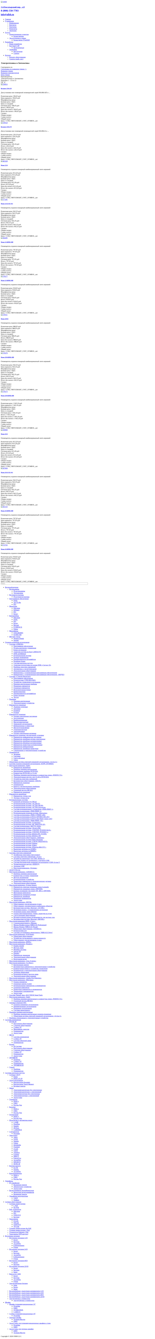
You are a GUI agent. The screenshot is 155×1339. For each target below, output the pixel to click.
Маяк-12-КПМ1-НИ (7, 242)
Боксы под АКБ (15, 1274)
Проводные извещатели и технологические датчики (32, 881)
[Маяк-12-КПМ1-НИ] (4, 238)
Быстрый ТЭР (14, 46)
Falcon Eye (17, 1158)
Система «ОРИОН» (16, 644)
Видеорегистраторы (16, 595)
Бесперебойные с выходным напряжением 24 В (26, 1293)
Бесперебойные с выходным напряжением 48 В (26, 1295)
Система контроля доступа (23, 663)
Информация (14, 23)
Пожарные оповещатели (22, 898)
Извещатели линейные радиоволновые (27, 741)
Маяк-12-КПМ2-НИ (7, 280)
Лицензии (13, 31)
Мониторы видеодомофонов (23, 1192)
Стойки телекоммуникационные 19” (22, 1314)
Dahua (15, 629)
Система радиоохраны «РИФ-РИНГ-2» (27, 811)
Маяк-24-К (4, 434)
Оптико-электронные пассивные (25, 716)
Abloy (15, 1137)
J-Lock (15, 1149)
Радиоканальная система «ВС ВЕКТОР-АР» (29, 824)
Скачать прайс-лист (16, 59)
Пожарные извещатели (21, 686)
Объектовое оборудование (22, 936)
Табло (15, 760)
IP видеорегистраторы (21, 597)
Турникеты (13, 1099)
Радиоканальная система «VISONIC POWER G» (30, 832)
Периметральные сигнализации (24, 1006)
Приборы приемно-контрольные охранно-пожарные (32, 1014)
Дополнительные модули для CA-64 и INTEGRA (31, 777)
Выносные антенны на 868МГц (24, 851)
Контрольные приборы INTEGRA (25, 771)
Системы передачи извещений (20, 853)
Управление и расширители (23, 991)
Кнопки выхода (15, 1166)
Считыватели (14, 1132)
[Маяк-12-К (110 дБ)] (4, 199)
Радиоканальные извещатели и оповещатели (29, 986)
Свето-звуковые (19, 758)
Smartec (16, 1126)
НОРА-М (16, 1164)
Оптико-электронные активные (24, 733)
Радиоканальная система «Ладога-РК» (27, 828)
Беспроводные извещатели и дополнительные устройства (34, 967)
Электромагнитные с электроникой (26, 1096)
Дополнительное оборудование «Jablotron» (28, 838)
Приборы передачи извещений (24, 667)
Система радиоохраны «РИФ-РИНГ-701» (28, 821)
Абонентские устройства (22, 1187)
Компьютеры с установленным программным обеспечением (35, 673)
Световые (17, 756)
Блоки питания (18, 695)
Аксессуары (17, 900)
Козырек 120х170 (6, 127)
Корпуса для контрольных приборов (26, 786)
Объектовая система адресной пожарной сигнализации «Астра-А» (33, 762)
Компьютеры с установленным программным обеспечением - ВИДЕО (38, 674)
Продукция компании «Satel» (19, 765)
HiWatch (16, 610)
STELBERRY (18, 633)
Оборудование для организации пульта (27, 904)
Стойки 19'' (17, 1027)
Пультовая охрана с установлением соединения (30, 910)
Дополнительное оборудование (24, 671)
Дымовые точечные (20, 707)
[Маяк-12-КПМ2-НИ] (4, 276)
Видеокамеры (14, 589)
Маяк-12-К (4, 165)
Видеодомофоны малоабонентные (21, 1190)
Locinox (16, 1154)
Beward (16, 625)
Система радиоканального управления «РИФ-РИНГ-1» (33, 809)
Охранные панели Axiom (22, 984)
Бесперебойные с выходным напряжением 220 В (26, 1297)
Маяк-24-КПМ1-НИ (7, 511)
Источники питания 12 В (18, 1238)
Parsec (15, 1077)
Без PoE (16, 1207)
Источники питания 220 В (18, 1266)
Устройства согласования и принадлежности (29, 938)
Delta (15, 1285)
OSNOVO (17, 1215)
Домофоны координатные (18, 1196)
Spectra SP (17, 951)
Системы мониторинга (21, 1010)
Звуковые (16, 754)
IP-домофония (14, 1183)
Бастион (16, 1217)
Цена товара (5, 75)
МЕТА (11, 1035)
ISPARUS (16, 1162)
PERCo (16, 1101)
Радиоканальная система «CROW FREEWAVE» (30, 841)
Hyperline (16, 1306)
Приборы (12, 699)
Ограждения (13, 1114)
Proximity (16, 1133)
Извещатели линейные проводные (25, 748)
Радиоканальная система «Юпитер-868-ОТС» (29, 847)
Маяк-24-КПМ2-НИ (7, 549)
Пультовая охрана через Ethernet (24, 912)
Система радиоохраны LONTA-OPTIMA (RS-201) (31, 817)
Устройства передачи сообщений (25, 779)
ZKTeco (16, 1128)
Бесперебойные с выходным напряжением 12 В (26, 1291)
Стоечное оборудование (22, 1025)
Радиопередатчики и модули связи (25, 974)
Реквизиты (13, 29)
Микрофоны (13, 631)
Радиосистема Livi (20, 931)
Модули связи (18, 948)
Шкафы (8, 1302)
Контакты (12, 25)
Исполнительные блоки (22, 690)
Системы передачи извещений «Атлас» (27, 857)
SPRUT (16, 1156)
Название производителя (10, 73)
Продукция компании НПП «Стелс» (22, 921)
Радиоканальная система (22, 655)
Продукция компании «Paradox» (21, 944)
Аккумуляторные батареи (18, 1283)
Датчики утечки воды (21, 798)
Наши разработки (15, 44)
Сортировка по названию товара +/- (14, 69)
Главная (8, 19)
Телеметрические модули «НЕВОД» (26, 864)
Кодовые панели (19, 1086)
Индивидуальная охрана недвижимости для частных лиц (34, 917)
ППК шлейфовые (19, 654)
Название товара (7, 71)
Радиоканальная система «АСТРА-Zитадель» (29, 807)
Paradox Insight (18, 946)
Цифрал (16, 1200)
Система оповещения (21, 1037)
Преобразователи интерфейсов (24, 659)
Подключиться (18, 48)
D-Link (15, 1221)
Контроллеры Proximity (21, 1082)
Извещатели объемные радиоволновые (27, 743)
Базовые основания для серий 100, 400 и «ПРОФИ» (32, 891)
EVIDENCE (17, 627)
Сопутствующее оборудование (24, 915)
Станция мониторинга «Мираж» (25, 923)
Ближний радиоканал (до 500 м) (25, 802)
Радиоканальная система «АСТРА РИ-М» (28, 805)
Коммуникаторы (19, 692)
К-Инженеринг (18, 1245)
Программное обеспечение (19, 599)
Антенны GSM (18, 866)
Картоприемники (15, 1173)
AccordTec (17, 1160)
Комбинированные (20, 720)
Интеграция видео (20, 959)
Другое (16, 697)
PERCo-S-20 (17, 1078)
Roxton (11, 1044)
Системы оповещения (13, 1020)
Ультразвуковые (19, 731)
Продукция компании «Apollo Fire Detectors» (25, 978)
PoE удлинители (15, 1209)
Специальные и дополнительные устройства (29, 750)
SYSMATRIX (18, 1310)
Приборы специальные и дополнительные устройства (28, 1018)
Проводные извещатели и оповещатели (27, 989)
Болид (15, 614)
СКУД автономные (16, 1080)
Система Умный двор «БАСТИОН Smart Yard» (26, 995)
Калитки (12, 1107)
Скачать (16, 53)
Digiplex (16, 953)
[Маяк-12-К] (4, 161)
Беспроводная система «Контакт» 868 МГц (28, 919)
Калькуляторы (18, 36)
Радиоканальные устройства (23, 879)
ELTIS (15, 1168)
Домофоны (9, 1181)
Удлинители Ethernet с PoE (18, 1232)
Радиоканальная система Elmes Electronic (28, 839)
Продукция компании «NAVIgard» (21, 934)
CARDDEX (17, 1130)
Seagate (16, 640)
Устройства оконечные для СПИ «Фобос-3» (29, 858)
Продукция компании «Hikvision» (21, 980)
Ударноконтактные (20, 729)
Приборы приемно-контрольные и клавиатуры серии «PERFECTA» (38, 775)
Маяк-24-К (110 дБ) (7, 472)
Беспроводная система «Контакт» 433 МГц (28, 908)
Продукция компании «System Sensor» (23, 885)
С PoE (15, 1206)
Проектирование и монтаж (19, 34)
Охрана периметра (20, 982)
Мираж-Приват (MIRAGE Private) (25, 927)
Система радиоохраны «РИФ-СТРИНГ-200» (29, 815)
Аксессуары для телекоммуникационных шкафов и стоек (30, 1323)
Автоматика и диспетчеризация (24, 669)
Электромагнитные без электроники (26, 1094)
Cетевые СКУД (14, 1075)
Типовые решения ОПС (18, 1003)
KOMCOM (17, 635)
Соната (11, 1067)
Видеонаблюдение (11, 587)
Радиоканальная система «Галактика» (27, 822)
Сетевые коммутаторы (17, 1204)
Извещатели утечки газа (22, 796)
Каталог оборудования (17, 57)
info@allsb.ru (7, 14)
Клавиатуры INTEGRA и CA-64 (25, 773)
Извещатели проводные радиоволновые (27, 745)
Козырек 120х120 (6, 88)
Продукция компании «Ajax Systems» (22, 961)
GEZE (15, 1139)
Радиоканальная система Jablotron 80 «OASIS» (30, 834)
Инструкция (17, 51)
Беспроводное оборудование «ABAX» (27, 781)
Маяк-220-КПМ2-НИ (7, 395)
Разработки (9, 42)
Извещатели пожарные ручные (24, 894)
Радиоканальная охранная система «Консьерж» (30, 813)
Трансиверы (13, 1219)
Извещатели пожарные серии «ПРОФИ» (28, 889)
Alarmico (16, 1152)
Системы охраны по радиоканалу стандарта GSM (31, 860)
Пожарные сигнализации (22, 1008)
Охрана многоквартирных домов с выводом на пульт (32, 913)
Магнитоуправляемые (21, 728)
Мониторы (13, 606)
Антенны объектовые (21, 972)
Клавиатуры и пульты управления (25, 876)
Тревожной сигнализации (22, 724)
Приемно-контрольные (21, 701)
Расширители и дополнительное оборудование (30, 970)
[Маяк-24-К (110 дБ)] (4, 468)
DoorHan (16, 1124)
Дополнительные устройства (23, 703)
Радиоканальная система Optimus (25, 843)
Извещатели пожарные (17, 705)
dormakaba (17, 1145)
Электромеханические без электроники (27, 1090)
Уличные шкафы (15, 1317)
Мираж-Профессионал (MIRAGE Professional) (29, 925)
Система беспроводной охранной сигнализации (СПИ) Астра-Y (36, 862)
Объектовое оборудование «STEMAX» (27, 929)
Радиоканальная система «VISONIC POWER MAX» (32, 830)
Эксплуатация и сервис (17, 38)
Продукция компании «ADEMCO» (22, 872)
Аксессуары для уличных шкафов (21, 1329)
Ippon (15, 1272)
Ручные (16, 712)
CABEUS (16, 1312)
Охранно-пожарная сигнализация (17, 642)
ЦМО (15, 1308)
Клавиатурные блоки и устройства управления (30, 968)
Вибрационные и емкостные (23, 726)
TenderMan (13, 49)
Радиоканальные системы (18, 800)
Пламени (16, 710)
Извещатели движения (21, 955)
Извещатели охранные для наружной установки (26, 735)
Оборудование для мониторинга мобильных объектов (32, 906)
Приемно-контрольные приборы (25, 684)
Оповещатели (14, 752)
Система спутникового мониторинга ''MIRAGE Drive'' (33, 932)
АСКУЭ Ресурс (14, 870)
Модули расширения (20, 877)
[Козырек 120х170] (4, 123)
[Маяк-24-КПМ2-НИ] (4, 545)
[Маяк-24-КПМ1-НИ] (4, 507)
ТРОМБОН (13, 1058)
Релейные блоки (19, 661)
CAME (15, 1122)
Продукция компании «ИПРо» (20, 942)
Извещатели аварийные (22, 767)
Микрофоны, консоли (21, 1029)
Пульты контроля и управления (24, 648)
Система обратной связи (22, 1041)
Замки (11, 1088)
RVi (14, 604)
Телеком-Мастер (19, 1319)
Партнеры (13, 27)
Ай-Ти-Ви (17, 602)
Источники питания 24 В (18, 1249)
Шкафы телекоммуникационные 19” (22, 1304)
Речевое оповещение (20, 657)
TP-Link (16, 1226)
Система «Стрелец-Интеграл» (20, 676)
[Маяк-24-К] (4, 430)
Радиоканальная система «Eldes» (25, 845)
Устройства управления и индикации (26, 682)
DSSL (15, 600)
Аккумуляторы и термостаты (19, 1298)
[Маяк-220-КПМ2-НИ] (4, 391)
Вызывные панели (20, 1185)
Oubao (15, 1143)
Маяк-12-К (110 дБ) (7, 203)
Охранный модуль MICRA (23, 790)
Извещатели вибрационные (23, 747)
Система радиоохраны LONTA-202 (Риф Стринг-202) (32, 819)
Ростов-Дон (17, 1105)
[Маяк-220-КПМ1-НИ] (4, 353)
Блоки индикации (19, 650)
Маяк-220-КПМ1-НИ (7, 357)
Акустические (18, 718)
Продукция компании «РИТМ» (20, 902)
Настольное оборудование (22, 1023)
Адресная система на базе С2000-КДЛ (27, 652)
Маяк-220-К (4, 319)
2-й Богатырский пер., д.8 (13, 7)
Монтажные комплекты (22, 893)
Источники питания (12, 1236)
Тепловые (17, 709)
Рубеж (15, 1247)
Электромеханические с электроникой (27, 1092)
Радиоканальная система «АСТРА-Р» (26, 803)
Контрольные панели (21, 965)
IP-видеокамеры (19, 591)
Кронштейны (14, 616)
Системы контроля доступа (15, 1073)
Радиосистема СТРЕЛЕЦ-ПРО (24, 680)
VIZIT (15, 1151)
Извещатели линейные (21, 896)
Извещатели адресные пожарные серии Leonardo (31, 887)
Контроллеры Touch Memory (23, 1084)
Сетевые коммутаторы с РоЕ (19, 1230)
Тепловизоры (18, 593)
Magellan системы (19, 949)
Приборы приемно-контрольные (25, 769)
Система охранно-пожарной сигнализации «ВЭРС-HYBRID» (31, 764)
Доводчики (13, 1135)
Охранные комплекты (21, 987)
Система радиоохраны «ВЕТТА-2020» (27, 826)
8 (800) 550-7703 (10, 10)
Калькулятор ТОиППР (21, 40)
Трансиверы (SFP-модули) (18, 1234)
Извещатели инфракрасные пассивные (27, 737)
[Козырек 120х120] (4, 84)
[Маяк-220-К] (4, 315)
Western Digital (18, 638)
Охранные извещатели (21, 688)
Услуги (7, 32)
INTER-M (12, 1022)
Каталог (8, 55)
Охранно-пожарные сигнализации (25, 1004)
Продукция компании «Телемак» (25, 868)
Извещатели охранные (17, 714)
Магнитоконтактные (20, 722)
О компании (9, 21)
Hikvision (16, 608)
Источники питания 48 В (18, 1261)
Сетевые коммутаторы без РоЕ (20, 1228)
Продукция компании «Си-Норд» (21, 963)
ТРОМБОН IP (18, 1065)
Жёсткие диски (14, 637)
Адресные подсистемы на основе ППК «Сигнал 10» (32, 665)
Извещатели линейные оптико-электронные (29, 739)
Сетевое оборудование (13, 1202)
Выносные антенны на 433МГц (24, 849)
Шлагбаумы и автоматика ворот (20, 1120)
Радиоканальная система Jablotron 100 (27, 836)
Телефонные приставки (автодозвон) (26, 855)
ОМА (15, 1103)
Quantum (16, 1147)
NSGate (16, 1223)
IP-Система (17, 1046)
